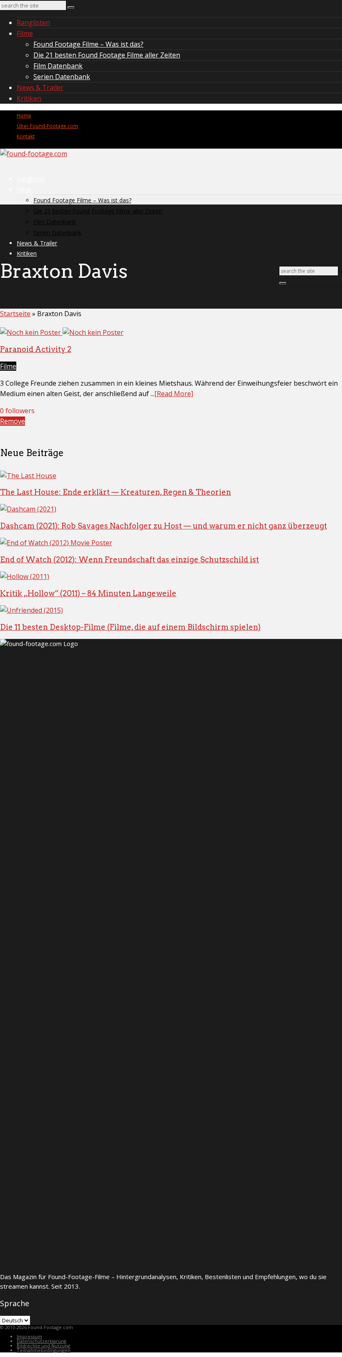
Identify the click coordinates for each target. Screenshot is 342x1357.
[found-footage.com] (33, 153)
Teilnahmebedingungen (43, 1350)
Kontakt (26, 136)
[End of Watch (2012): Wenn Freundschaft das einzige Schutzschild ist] (56, 542)
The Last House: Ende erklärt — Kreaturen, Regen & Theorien (115, 492)
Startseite (15, 313)
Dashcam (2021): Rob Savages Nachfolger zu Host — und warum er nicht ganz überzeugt (163, 525)
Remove (12, 421)
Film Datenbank (58, 65)
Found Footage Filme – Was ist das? (88, 44)
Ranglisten (33, 22)
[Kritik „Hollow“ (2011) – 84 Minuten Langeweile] (24, 576)
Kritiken (29, 98)
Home (24, 115)
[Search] (71, 7)
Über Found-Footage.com (47, 126)
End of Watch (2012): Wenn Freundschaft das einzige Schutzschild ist (129, 559)
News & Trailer (40, 87)
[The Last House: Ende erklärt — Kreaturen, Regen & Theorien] (28, 475)
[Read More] (173, 393)
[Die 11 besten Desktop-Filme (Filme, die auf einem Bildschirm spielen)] (31, 610)
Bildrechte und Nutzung (43, 1345)
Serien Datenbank (61, 76)
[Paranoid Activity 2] (61, 332)
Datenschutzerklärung (41, 1341)
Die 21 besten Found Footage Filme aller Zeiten (106, 55)
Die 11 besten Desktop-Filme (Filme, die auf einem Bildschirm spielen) (130, 627)
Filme (25, 33)
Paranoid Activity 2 (35, 349)
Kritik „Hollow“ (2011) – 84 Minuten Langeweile (88, 593)
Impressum (29, 1336)
